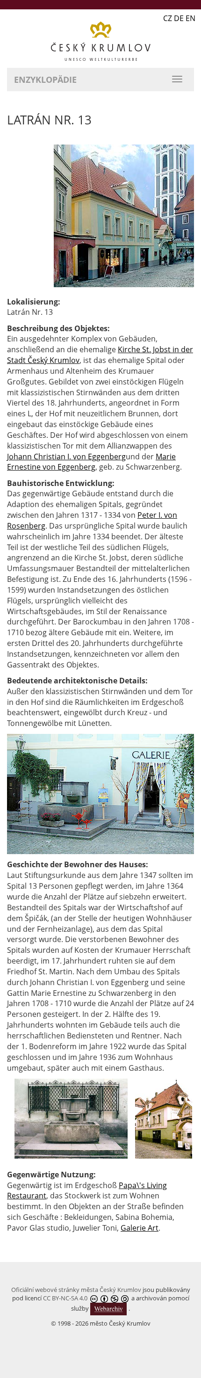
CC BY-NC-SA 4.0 (65, 1298)
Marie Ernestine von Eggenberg (91, 461)
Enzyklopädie (45, 79)
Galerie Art (139, 1228)
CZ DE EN (179, 18)
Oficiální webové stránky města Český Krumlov (76, 1289)
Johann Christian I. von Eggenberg (66, 456)
